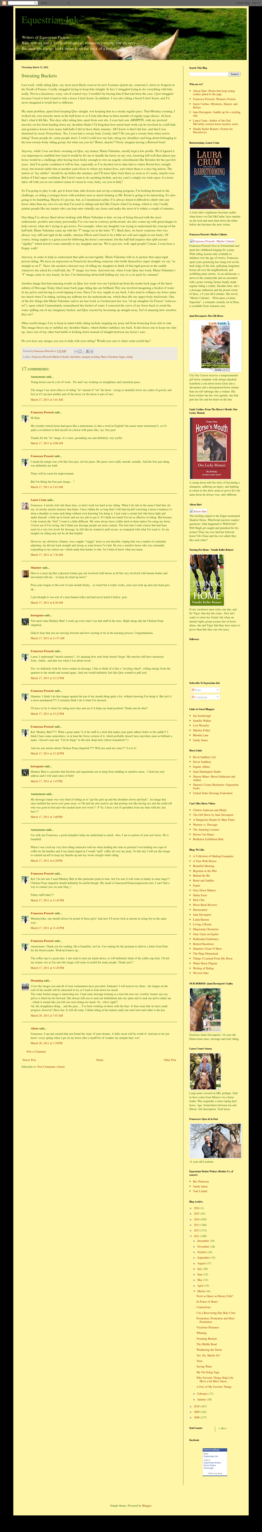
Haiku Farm (200, 895)
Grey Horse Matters (204, 890)
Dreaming (37, 980)
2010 (197, 1406)
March (201, 1291)
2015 (197, 1213)
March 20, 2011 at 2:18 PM (46, 1043)
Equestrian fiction (212, 1462)
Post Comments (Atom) (51, 1067)
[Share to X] (84, 351)
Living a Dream (202, 924)
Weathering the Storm (209, 1350)
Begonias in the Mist (205, 871)
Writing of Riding (203, 968)
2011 (197, 1236)
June (200, 1274)
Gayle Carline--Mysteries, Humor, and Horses (215, 105)
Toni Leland (200, 1191)
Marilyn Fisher (201, 730)
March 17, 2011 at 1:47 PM (46, 781)
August (201, 1263)
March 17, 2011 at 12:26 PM (47, 753)
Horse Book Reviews (205, 905)
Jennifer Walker (202, 721)
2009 (197, 1412)
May (200, 1280)
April (200, 1285)
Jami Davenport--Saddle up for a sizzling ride (217, 113)
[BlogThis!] (80, 351)
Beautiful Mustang (203, 866)
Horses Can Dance (203, 834)
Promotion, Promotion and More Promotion (215, 1320)
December (203, 1241)
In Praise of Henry (207, 1301)
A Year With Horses (204, 861)
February (203, 1394)
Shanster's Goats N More (207, 948)
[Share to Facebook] (88, 351)
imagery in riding (91, 356)
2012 (197, 1230)
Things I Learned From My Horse (213, 958)
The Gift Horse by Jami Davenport (213, 815)
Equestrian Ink (50, 19)
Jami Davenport (202, 914)
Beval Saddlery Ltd (204, 757)
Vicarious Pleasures (207, 1327)
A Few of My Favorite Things (214, 1387)
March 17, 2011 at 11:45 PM (47, 968)
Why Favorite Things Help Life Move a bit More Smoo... (214, 1379)
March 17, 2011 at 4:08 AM (47, 443)
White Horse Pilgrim (205, 963)
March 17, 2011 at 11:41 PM (47, 900)
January (202, 1399)
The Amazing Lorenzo (206, 829)
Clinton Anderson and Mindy (210, 810)
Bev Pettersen (201, 1181)
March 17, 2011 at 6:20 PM (46, 860)
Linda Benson (201, 919)
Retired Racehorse (203, 944)
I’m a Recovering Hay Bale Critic (216, 1313)
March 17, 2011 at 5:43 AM (47, 487)
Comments (200, 697)
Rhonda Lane (200, 735)
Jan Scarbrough (202, 716)
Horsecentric (200, 910)
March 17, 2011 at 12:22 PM (47, 714)
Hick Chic (199, 900)
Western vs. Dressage (205, 824)
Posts (197, 690)
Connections (203, 1307)
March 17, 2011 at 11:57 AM (47, 638)
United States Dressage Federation (213, 793)
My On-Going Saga (207, 1372)
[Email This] (76, 351)
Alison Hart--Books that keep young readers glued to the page (214, 92)
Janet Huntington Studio (207, 771)
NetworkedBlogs (211, 1450)
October (202, 1252)
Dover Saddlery (202, 762)
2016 (197, 1208)
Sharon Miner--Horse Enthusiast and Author (214, 778)
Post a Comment (36, 1051)
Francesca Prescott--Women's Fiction (214, 99)
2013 (197, 1225)
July (200, 1269)
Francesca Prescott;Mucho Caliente (50, 356)
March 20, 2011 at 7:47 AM (47, 1015)
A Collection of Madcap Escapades (213, 856)
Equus (196, 885)
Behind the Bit (201, 875)
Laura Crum (38, 500)
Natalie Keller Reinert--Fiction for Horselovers (213, 130)
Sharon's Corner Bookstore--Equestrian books (215, 786)
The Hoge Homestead (205, 953)
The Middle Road (206, 1344)
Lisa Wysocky (201, 725)
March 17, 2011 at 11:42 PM (47, 928)
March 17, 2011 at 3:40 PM (46, 817)
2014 (197, 1219)
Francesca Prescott (42, 412)
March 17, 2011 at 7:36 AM (47, 555)
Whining (201, 1333)
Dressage (208, 1468)
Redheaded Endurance (206, 939)
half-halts (75, 356)
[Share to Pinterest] (92, 351)
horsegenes (37, 615)
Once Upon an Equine (206, 934)
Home (99, 1060)
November (203, 1246)
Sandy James (200, 740)
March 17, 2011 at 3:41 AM (47, 399)
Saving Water (204, 1366)
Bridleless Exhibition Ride (208, 839)
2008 (197, 1417)
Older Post (170, 1060)
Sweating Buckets (206, 1338)
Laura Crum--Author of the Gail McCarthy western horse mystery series (215, 122)
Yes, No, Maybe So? (208, 1355)
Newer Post (29, 1060)
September (203, 1257)
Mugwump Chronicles (206, 929)
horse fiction (210, 1465)
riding (129, 356)
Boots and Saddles (203, 880)
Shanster (36, 567)
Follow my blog (215, 1473)
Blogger (146, 1505)
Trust (199, 1361)
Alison (34, 1028)
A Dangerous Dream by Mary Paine (214, 820)
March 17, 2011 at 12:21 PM (47, 678)
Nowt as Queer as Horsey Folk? (214, 1296)
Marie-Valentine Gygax (113, 356)
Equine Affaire (201, 767)
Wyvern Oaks (201, 973)
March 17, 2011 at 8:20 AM (47, 602)
